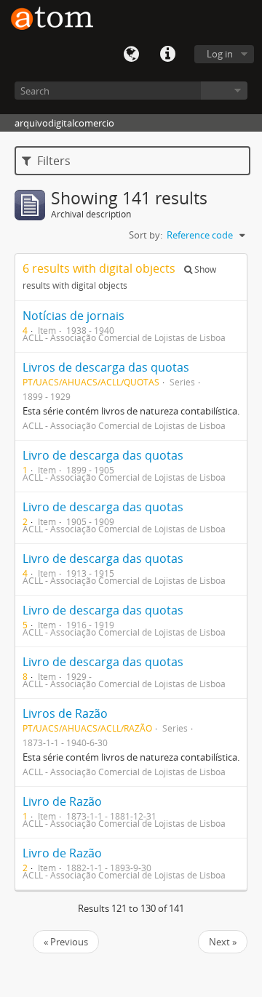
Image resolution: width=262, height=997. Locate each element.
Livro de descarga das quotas (103, 455)
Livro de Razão (62, 801)
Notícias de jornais (73, 316)
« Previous (66, 941)
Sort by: (145, 234)
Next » (223, 941)
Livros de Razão (65, 713)
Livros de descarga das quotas (106, 367)
